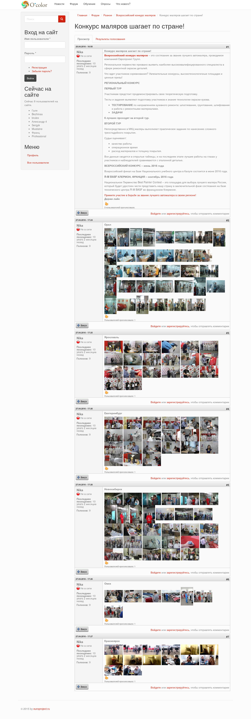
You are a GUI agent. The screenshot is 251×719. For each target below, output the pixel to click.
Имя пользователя (37, 38)
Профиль (32, 155)
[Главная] (36, 4)
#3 (227, 333)
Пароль (30, 53)
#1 (227, 47)
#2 (227, 220)
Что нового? (123, 4)
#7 (227, 636)
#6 (227, 579)
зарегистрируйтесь (178, 213)
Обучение (89, 4)
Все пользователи (38, 162)
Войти (30, 78)
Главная (82, 15)
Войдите (156, 213)
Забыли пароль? (42, 71)
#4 (227, 409)
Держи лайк (112, 199)
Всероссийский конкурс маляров (135, 15)
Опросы (105, 4)
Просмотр (85, 40)
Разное (107, 15)
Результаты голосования (110, 39)
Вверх (106, 203)
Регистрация (39, 67)
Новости (59, 4)
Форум (74, 4)
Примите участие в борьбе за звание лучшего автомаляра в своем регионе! (150, 195)
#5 (227, 485)
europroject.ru (41, 709)
